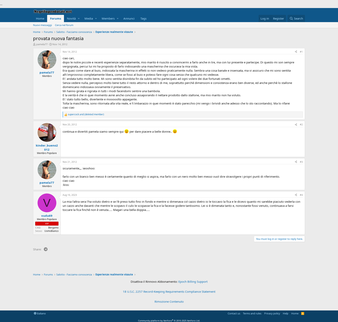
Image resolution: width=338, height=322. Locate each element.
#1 (301, 51)
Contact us (234, 313)
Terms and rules (252, 313)
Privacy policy (272, 313)
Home (40, 18)
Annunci (129, 18)
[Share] (295, 52)
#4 (301, 195)
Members (108, 18)
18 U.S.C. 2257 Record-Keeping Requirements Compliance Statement (169, 291)
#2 (301, 124)
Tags (143, 18)
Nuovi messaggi (42, 25)
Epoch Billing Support (193, 281)
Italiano (41, 313)
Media (88, 18)
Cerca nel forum (64, 25)
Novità (71, 18)
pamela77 (42, 44)
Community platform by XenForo (169, 320)
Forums (55, 18)
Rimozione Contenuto (169, 301)
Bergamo (53, 227)
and (86, 114)
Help (285, 313)
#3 (301, 162)
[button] (79, 18)
